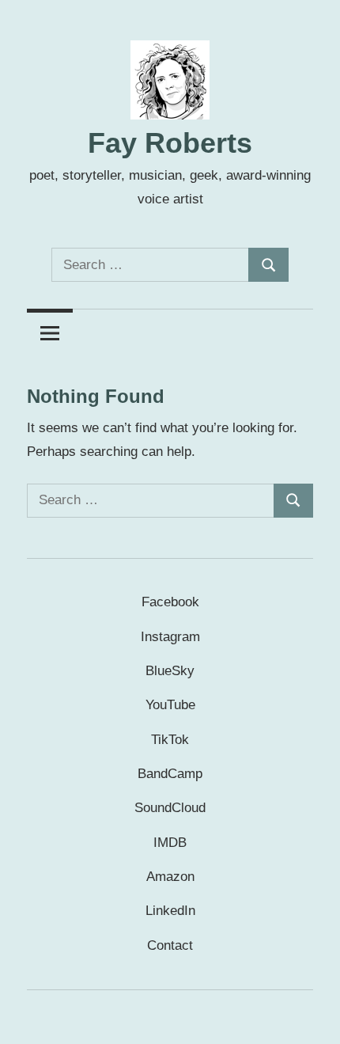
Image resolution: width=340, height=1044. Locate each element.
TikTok (170, 739)
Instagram (170, 636)
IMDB (170, 842)
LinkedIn (170, 910)
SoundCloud (170, 807)
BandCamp (170, 773)
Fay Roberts (170, 143)
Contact (170, 945)
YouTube (170, 704)
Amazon (170, 876)
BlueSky (170, 670)
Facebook (170, 601)
